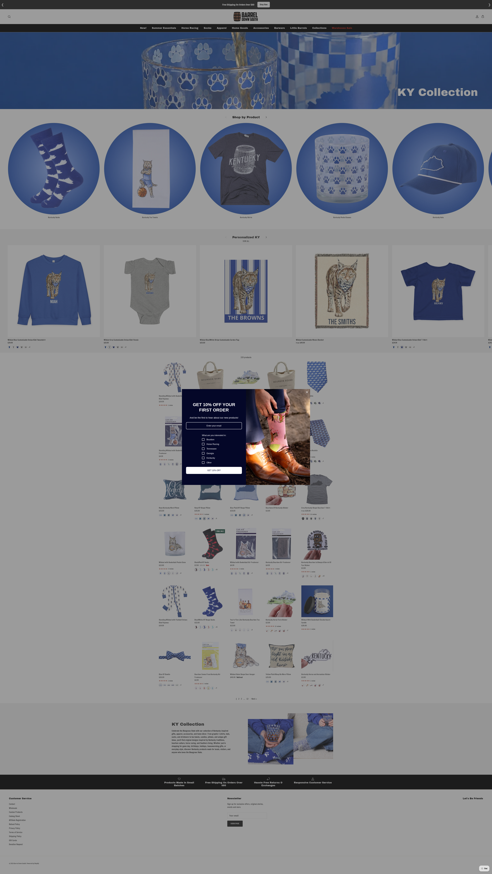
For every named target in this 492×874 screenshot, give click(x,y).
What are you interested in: (214, 435)
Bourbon (210, 439)
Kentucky (211, 458)
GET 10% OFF (214, 470)
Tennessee (212, 449)
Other (209, 463)
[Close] (307, 392)
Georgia (210, 453)
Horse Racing (213, 444)
